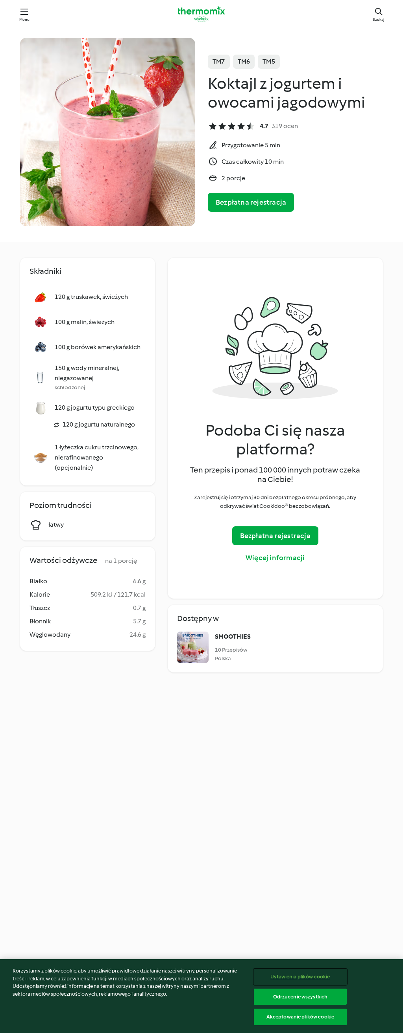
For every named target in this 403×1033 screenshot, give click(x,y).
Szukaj (379, 19)
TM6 (244, 61)
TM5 (269, 61)
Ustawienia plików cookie (300, 977)
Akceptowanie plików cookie (300, 1017)
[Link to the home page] (201, 14)
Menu (24, 19)
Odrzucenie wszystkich (300, 997)
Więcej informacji (275, 557)
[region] (201, 996)
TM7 (219, 61)
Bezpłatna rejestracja (251, 202)
